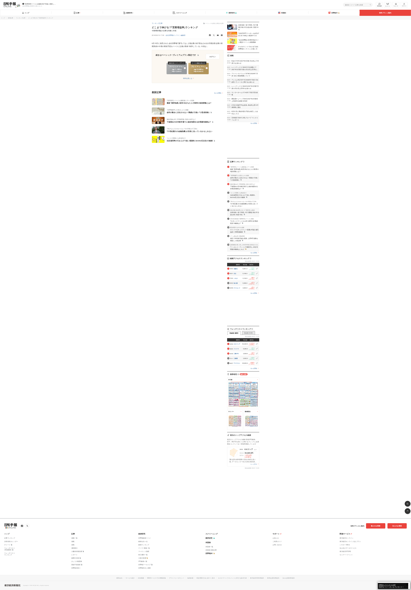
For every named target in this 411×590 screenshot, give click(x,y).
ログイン (404, 6)
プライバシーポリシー (176, 578)
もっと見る (217, 93)
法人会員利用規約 (288, 578)
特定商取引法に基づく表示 (206, 578)
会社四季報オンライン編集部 (175, 35)
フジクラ (236, 349)
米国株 (283, 13)
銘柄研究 (129, 13)
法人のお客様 (397, 526)
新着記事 (10, 18)
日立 (235, 273)
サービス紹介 (130, 578)
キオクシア (237, 344)
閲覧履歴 (379, 6)
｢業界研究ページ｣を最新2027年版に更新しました (41, 4)
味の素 (236, 283)
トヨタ (236, 278)
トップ (27, 13)
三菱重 (236, 358)
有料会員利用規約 (273, 578)
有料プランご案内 (385, 13)
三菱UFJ (236, 353)
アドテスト (237, 363)
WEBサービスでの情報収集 (156, 578)
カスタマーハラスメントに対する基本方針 (232, 578)
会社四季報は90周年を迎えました (32, 6)
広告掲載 (141, 578)
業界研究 (232, 13)
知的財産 (190, 578)
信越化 (236, 269)
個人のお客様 (375, 526)
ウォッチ (395, 6)
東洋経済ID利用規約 (257, 578)
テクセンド (237, 288)
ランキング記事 (20, 18)
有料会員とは (187, 78)
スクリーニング (181, 13)
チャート (387, 6)
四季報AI (334, 13)
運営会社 (119, 578)
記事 (77, 13)
